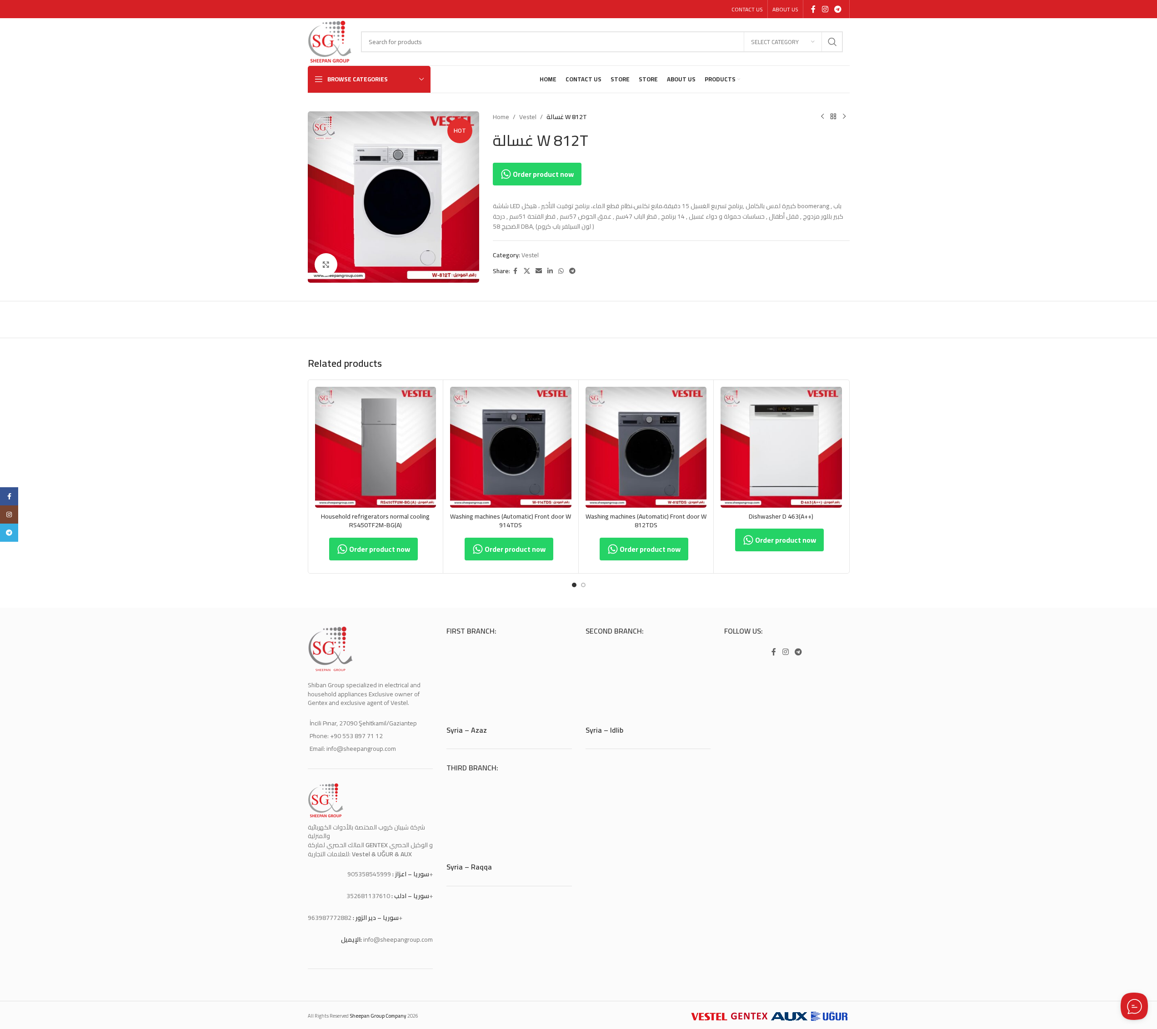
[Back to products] (833, 116)
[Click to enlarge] (326, 264)
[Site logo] (330, 41)
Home (501, 117)
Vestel (527, 117)
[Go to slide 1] (574, 585)
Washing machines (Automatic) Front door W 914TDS (510, 520)
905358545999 (369, 874)
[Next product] (844, 116)
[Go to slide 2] (583, 585)
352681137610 (368, 896)
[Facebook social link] (813, 9)
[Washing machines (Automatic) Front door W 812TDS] (646, 447)
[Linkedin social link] (550, 271)
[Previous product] (822, 116)
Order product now (542, 174)
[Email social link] (539, 271)
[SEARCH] (832, 41)
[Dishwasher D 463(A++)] (781, 447)
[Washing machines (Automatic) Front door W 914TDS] (510, 447)
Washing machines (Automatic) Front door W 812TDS (646, 520)
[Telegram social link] (837, 9)
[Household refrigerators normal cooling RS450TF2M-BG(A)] (375, 447)
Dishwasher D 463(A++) (781, 516)
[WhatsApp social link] (561, 271)
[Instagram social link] (825, 9)
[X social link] (527, 271)
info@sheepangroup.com (398, 939)
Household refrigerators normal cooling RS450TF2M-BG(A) (375, 520)
